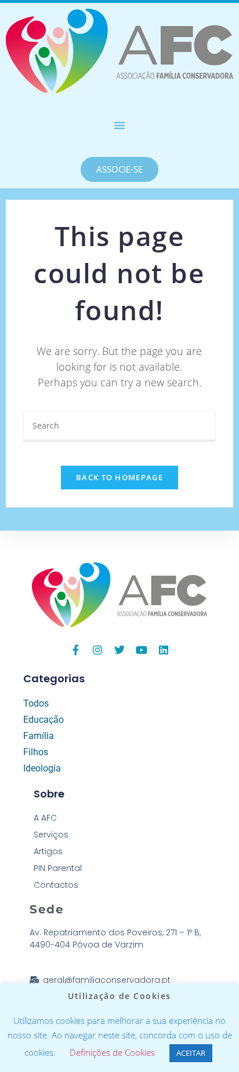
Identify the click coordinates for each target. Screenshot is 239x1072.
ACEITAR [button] (190, 1053)
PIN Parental (58, 868)
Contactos (56, 885)
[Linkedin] (163, 650)
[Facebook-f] (75, 650)
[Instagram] (97, 650)
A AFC (45, 818)
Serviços (51, 834)
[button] (119, 125)
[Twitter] (119, 650)
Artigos (48, 851)
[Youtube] (141, 650)
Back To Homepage (119, 477)
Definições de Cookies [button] (112, 1052)
